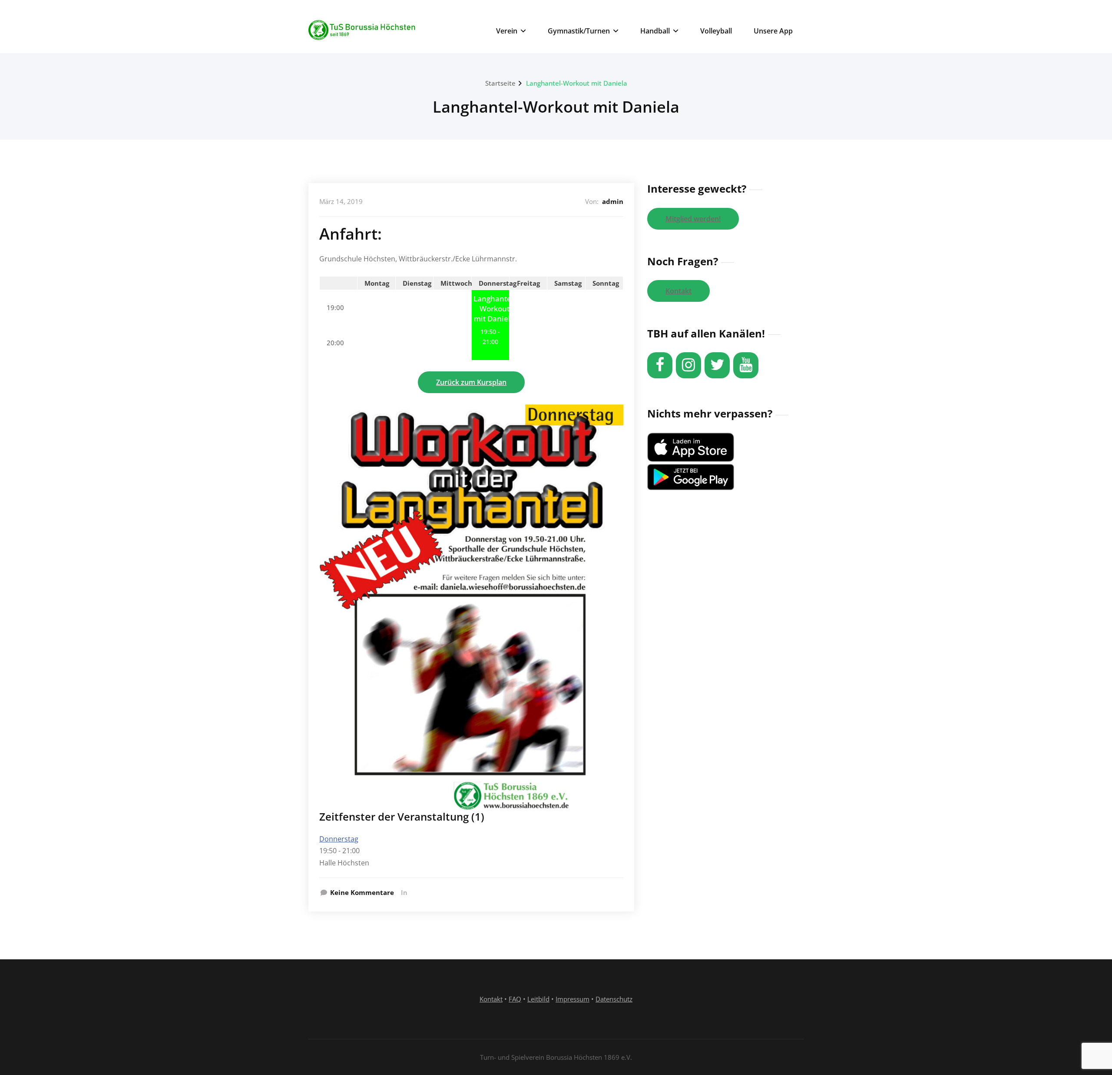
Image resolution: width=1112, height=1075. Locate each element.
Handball (655, 31)
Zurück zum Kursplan (471, 382)
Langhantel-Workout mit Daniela (576, 83)
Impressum (572, 999)
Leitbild (538, 999)
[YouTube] (745, 365)
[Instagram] (688, 365)
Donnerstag (338, 839)
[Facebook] (659, 365)
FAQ (515, 999)
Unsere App (773, 31)
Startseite (500, 83)
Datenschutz (614, 999)
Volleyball (716, 31)
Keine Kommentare (362, 892)
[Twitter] (717, 365)
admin (612, 201)
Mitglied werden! (693, 219)
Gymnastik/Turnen (579, 31)
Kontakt (678, 291)
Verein (506, 31)
